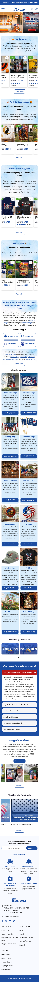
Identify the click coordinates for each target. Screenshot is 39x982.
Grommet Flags (29, 393)
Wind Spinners (10, 612)
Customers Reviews (26, 938)
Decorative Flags (10, 393)
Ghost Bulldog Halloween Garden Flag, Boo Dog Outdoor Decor (20, 283)
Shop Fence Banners (28, 500)
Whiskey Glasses (10, 480)
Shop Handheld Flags (29, 456)
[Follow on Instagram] (6, 921)
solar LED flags (31, 359)
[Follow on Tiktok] (14, 921)
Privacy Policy (6, 958)
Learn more (20, 761)
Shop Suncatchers (10, 544)
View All (19, 91)
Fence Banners (28, 480)
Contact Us (5, 930)
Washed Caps (10, 568)
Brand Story (6, 955)
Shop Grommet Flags (29, 412)
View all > (19, 786)
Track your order (7, 934)
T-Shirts (29, 568)
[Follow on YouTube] (10, 921)
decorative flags (10, 354)
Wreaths (28, 524)
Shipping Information (9, 944)
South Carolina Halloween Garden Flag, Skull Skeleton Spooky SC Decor (20, 146)
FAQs (21, 930)
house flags (15, 357)
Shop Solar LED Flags (29, 632)
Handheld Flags (29, 437)
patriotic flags (27, 323)
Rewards (22, 945)
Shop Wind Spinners (10, 632)
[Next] (36, 648)
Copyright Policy (7, 966)
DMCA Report (6, 969)
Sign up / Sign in (25, 941)
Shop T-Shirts (28, 588)
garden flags (24, 357)
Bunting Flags (10, 437)
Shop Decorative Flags (10, 412)
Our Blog (22, 934)
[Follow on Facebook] (2, 921)
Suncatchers (10, 524)
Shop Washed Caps (10, 588)
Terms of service (7, 962)
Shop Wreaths (28, 544)
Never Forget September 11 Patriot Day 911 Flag (11, 77)
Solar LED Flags (28, 612)
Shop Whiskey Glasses (10, 500)
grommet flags (12, 359)
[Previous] (3, 648)
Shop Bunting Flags (10, 456)
